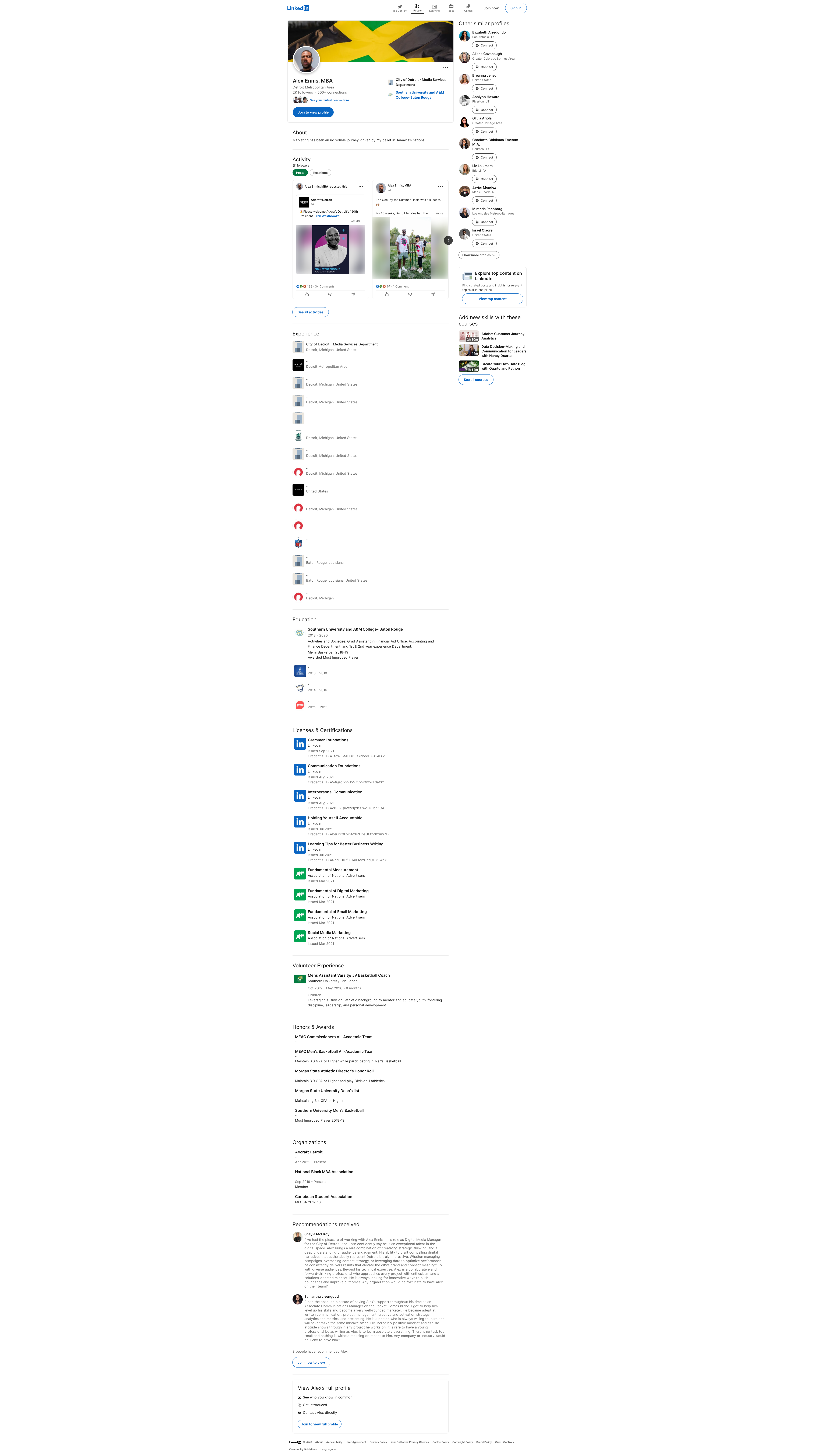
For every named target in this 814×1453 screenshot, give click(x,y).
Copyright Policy (462, 1442)
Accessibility (334, 1442)
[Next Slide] (448, 240)
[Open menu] (445, 67)
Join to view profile (313, 112)
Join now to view (311, 1362)
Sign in (515, 8)
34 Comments (325, 286)
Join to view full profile (319, 1424)
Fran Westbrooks (327, 216)
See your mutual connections (329, 100)
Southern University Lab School (333, 981)
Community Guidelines (303, 1449)
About (319, 1442)
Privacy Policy (378, 1442)
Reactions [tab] (320, 172)
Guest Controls (504, 1442)
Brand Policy (484, 1442)
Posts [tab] (300, 172)
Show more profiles (476, 255)
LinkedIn (314, 745)
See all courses (476, 379)
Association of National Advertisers (336, 875)
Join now (491, 8)
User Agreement (356, 1442)
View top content (493, 299)
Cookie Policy (440, 1442)
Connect (487, 45)
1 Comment (401, 286)
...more (355, 220)
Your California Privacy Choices (409, 1442)
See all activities (310, 312)
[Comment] (330, 295)
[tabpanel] (371, 239)
